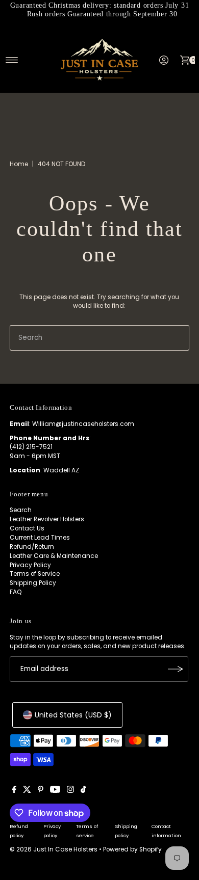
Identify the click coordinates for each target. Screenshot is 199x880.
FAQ (16, 592)
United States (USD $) (73, 715)
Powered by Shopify (132, 849)
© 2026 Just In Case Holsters (53, 849)
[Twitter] (27, 790)
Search (21, 510)
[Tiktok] (83, 790)
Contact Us (27, 528)
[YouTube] (55, 790)
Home (19, 163)
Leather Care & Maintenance (54, 556)
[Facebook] (14, 790)
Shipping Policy (33, 583)
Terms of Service (35, 574)
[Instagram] (70, 790)
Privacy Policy (30, 565)
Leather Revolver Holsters (47, 519)
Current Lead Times (40, 538)
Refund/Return (32, 547)
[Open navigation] (12, 60)
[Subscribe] (175, 669)
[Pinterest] (40, 790)
